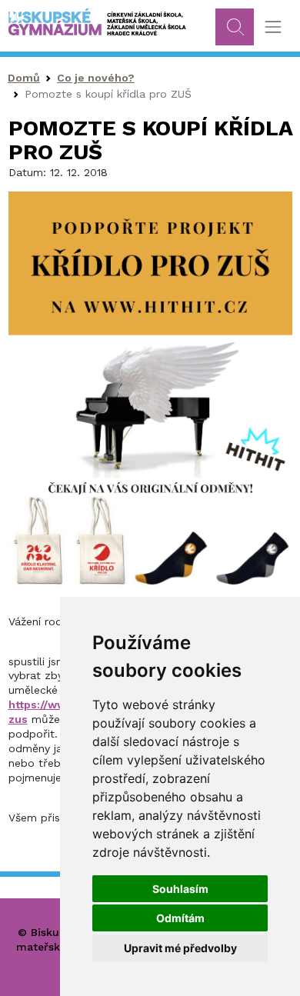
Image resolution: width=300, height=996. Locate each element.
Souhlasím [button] (180, 888)
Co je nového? (96, 78)
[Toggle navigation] (273, 27)
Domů (24, 78)
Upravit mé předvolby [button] (180, 947)
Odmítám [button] (180, 917)
